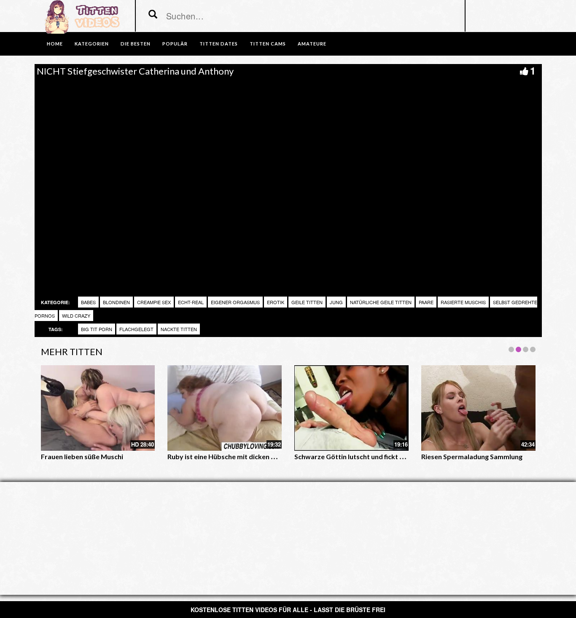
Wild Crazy (76, 315)
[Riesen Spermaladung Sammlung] (478, 408)
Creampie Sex (154, 302)
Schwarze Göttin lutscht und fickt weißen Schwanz (372, 456)
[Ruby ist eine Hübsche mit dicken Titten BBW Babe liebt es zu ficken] (224, 408)
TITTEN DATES (218, 43)
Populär (175, 43)
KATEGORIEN (92, 43)
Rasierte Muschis (463, 302)
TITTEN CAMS (268, 43)
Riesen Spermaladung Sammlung (471, 456)
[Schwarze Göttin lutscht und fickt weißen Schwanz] (351, 408)
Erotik (275, 302)
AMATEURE (312, 43)
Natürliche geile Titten (381, 302)
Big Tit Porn (96, 329)
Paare (426, 302)
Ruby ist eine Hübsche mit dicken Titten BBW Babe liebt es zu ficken (272, 456)
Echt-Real (191, 302)
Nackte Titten (179, 329)
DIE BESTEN (136, 43)
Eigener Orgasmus (235, 302)
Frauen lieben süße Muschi (82, 456)
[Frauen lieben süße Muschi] (98, 408)
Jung (336, 302)
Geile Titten (307, 302)
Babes (88, 302)
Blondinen (116, 302)
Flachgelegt (136, 329)
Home (55, 43)
